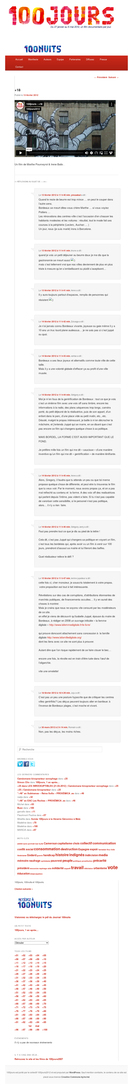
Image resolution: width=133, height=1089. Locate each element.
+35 (44, 977)
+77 (23, 1011)
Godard (31, 855)
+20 (44, 966)
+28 (30, 973)
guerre (40, 855)
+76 (16, 1011)
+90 (44, 1018)
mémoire (23, 861)
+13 (30, 962)
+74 (37, 1007)
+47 (23, 988)
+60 (44, 996)
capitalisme (64, 843)
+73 (30, 1007)
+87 (23, 1018)
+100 (31, 807)
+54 (37, 992)
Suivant (113, 77)
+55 (44, 992)
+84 (37, 1014)
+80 (44, 1011)
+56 (16, 996)
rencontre (34, 868)
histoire (62, 854)
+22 (23, 970)
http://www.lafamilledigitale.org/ (64, 637)
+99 (37, 1029)
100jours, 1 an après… (48, 782)
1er (30, 1026)
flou (108, 849)
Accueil (19, 59)
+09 (37, 959)
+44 (37, 985)
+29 (37, 973)
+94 (37, 1022)
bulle (41, 843)
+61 (16, 1000)
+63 (30, 1000)
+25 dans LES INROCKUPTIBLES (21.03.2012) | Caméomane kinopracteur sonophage (62, 785)
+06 (16, 959)
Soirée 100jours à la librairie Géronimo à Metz (56, 819)
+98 (30, 1029)
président (23, 868)
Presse (103, 59)
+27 (23, 973)
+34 (37, 977)
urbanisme (100, 868)
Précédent (100, 77)
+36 (16, 981)
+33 (30, 977)
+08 (30, 959)
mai (37, 1026)
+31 (16, 977)
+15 (44, 962)
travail (77, 867)
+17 (23, 966)
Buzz (20, 807)
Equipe (60, 59)
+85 (44, 1014)
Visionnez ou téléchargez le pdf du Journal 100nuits (42, 917)
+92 (23, 1022)
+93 (32, 804)
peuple (68, 860)
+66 (16, 1003)
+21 (16, 970)
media (103, 855)
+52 (23, 992)
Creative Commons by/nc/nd (75, 1076)
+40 (44, 981)
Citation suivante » (24, 888)
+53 (30, 992)
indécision (91, 855)
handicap (49, 855)
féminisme (21, 855)
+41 (16, 985)
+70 (34, 822)
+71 (16, 1007)
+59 (37, 996)
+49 (37, 988)
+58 (30, 996)
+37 (23, 981)
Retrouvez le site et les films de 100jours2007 (39, 1059)
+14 (37, 962)
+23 (30, 970)
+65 (44, 1000)
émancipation (36, 873)
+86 (16, 1018)
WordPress (74, 1072)
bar (36, 843)
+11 (33, 811)
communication (104, 843)
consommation (47, 849)
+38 (30, 981)
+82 (23, 1014)
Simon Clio (23, 782)
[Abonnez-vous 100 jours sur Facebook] (26, 765)
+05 (44, 955)
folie (113, 849)
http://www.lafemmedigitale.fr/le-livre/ (69, 624)
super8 (67, 868)
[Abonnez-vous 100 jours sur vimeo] (20, 765)
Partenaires (75, 59)
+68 (30, 1003)
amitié (20, 843)
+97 (23, 1029)
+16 (16, 966)
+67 (34, 829)
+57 (44, 815)
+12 (23, 962)
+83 (30, 1014)
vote (113, 867)
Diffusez (90, 59)
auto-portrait (29, 843)
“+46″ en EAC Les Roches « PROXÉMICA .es (41, 800)
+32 (31, 797)
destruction (69, 849)
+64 (37, 1000)
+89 (37, 1018)
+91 (16, 1022)
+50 (44, 988)
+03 (30, 955)
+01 (16, 955)
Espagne (83, 849)
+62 (23, 1000)
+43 (30, 985)
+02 (23, 955)
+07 (23, 959)
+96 (16, 1029)
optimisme (45, 861)
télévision (88, 868)
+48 (30, 988)
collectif (86, 843)
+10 (44, 959)
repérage (43, 868)
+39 (37, 981)
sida (49, 868)
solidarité (58, 868)
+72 (23, 1007)
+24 (37, 970)
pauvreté (56, 861)
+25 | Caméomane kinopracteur (34, 789)
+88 (30, 1018)
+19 (37, 966)
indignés (77, 854)
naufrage (34, 861)
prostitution (87, 861)
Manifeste (33, 59)
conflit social (25, 849)
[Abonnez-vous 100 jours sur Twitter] (32, 765)
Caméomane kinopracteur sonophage (37, 778)
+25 (66, 778)
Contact (19, 66)
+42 (23, 985)
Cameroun (50, 843)
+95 (44, 1022)
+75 (44, 1007)
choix (76, 843)
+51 (16, 992)
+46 (82, 793)
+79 (37, 1011)
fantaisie (102, 849)
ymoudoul (76, 194)
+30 (44, 973)
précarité (99, 860)
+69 (37, 1003)
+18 (30, 966)
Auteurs (47, 59)
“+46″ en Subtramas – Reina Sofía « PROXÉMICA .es (45, 793)
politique (77, 861)
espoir (94, 849)
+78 (30, 1011)
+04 (37, 955)
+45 (44, 985)
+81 (16, 1014)
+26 (16, 973)
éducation (23, 873)
